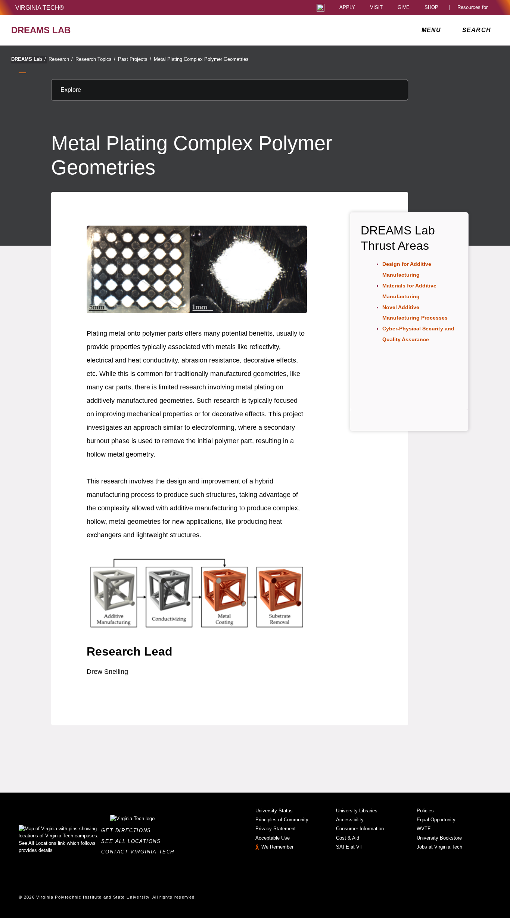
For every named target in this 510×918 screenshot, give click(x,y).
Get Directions (128, 830)
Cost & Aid (347, 838)
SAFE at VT (349, 847)
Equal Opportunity (436, 819)
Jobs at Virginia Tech (439, 847)
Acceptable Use (272, 838)
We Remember (277, 847)
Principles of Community (281, 819)
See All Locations (133, 841)
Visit (376, 7)
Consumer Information (360, 828)
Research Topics (95, 59)
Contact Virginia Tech (139, 852)
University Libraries (356, 810)
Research (61, 59)
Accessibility (350, 819)
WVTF (423, 828)
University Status (274, 810)
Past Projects (134, 59)
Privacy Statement (275, 828)
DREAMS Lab (28, 59)
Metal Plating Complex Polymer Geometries (201, 59)
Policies (425, 810)
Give (404, 7)
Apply (347, 7)
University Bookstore (439, 838)
